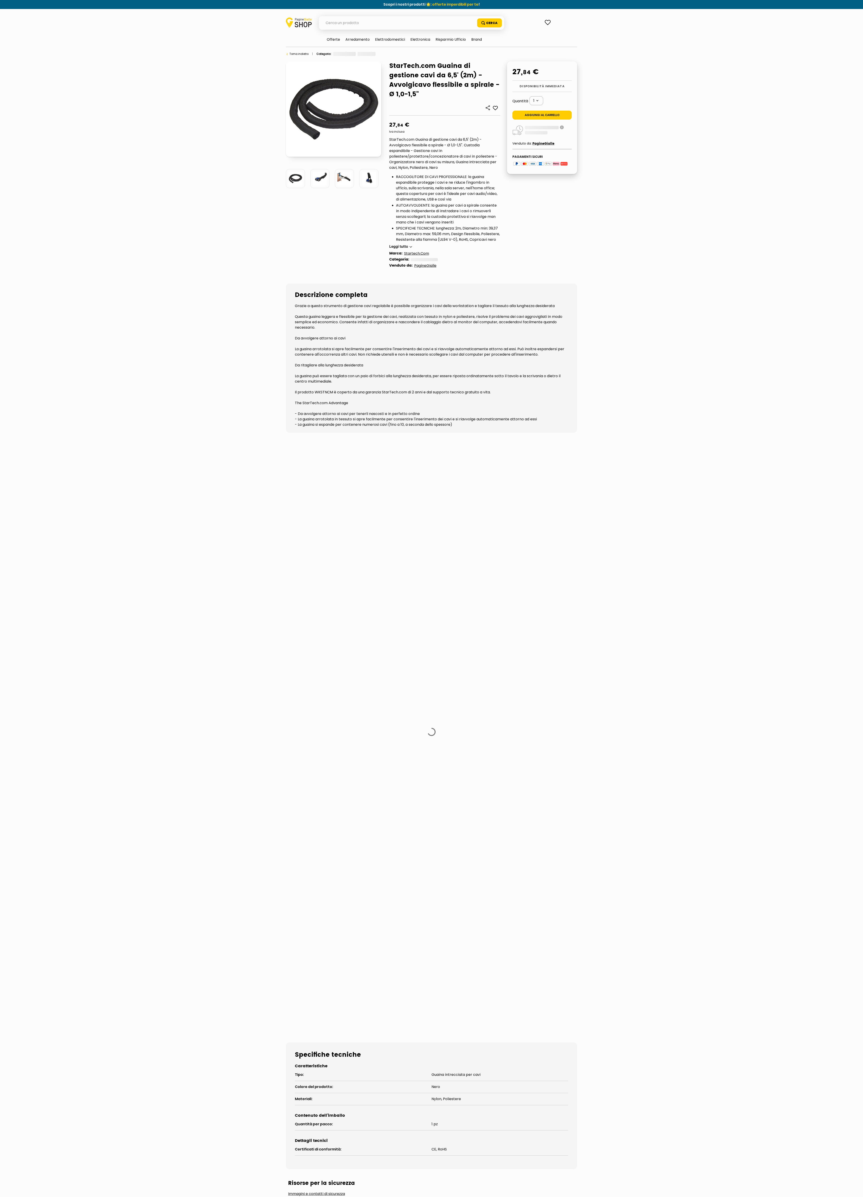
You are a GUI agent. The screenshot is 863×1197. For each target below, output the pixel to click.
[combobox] (411, 23)
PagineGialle (425, 265)
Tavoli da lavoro (438, 797)
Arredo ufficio (389, 54)
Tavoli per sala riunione (494, 797)
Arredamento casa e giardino (353, 54)
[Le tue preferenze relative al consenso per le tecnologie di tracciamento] (855, 1189)
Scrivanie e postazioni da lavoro (326, 797)
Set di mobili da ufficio (419, 54)
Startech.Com (416, 253)
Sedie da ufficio (390, 797)
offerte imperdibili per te (455, 4)
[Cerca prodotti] (489, 22)
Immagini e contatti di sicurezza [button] (316, 764)
